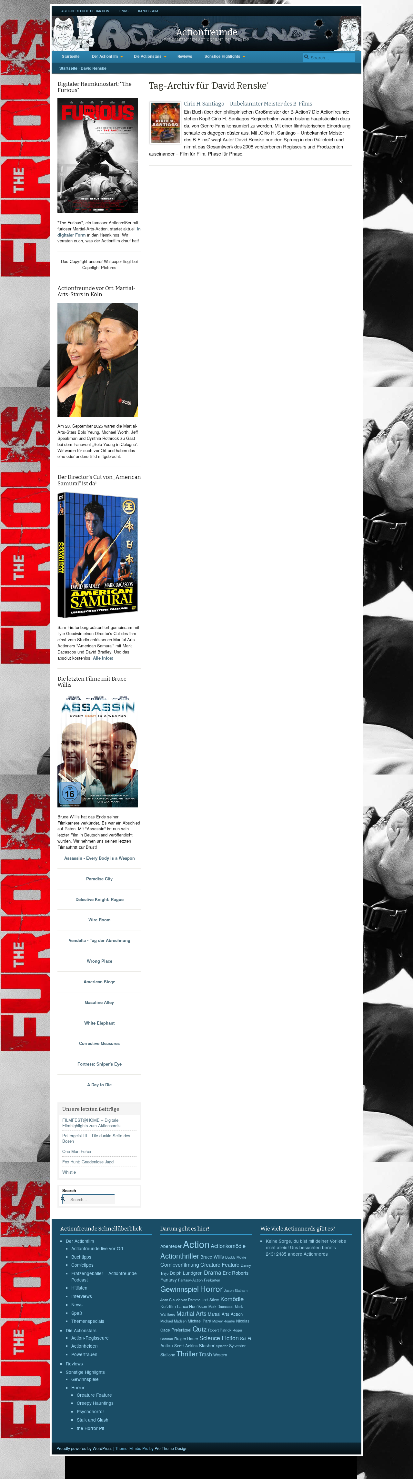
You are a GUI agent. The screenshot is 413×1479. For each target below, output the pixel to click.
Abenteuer (171, 1246)
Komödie (232, 1298)
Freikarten (212, 1279)
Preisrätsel (181, 1330)
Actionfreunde (206, 32)
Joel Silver (210, 1299)
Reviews (184, 56)
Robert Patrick (219, 1329)
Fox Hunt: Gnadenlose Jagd (88, 1162)
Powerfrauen (84, 1354)
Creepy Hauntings (95, 1403)
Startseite (71, 56)
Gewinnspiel (179, 1288)
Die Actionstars (148, 56)
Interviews (81, 1296)
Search (69, 1190)
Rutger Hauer (186, 1338)
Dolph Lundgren (186, 1273)
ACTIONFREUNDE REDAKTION (85, 10)
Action (196, 1244)
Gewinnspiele (85, 1379)
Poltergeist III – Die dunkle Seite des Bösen (96, 1138)
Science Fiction (219, 1337)
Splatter (222, 1345)
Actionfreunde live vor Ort (97, 1248)
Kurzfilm (168, 1306)
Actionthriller (179, 1256)
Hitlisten (79, 1287)
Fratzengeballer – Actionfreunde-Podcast (104, 1276)
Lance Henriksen (192, 1306)
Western (220, 1354)
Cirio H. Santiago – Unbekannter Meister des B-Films (248, 104)
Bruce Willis (212, 1256)
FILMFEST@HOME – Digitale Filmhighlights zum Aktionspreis (91, 1123)
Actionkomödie (228, 1246)
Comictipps (82, 1264)
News (77, 1304)
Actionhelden (84, 1345)
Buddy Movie (235, 1257)
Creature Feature (94, 1395)
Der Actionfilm (105, 56)
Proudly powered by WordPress (84, 1448)
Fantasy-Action (190, 1279)
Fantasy (168, 1279)
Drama (212, 1272)
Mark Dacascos (221, 1306)
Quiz (200, 1328)
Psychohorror (90, 1411)
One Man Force (76, 1151)
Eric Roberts (235, 1272)
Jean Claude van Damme (180, 1299)
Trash (205, 1354)
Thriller (187, 1353)
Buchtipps (81, 1256)
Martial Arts (191, 1313)
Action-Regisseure (90, 1337)
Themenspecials (87, 1321)
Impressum (148, 10)
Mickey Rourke (223, 1321)
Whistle (69, 1172)
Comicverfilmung (179, 1264)
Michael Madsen (173, 1320)
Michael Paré (199, 1321)
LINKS (123, 10)
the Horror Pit (90, 1428)
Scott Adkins (185, 1345)
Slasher (207, 1345)
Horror (78, 1387)
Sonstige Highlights (222, 56)
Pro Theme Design (171, 1448)
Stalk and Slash (92, 1419)
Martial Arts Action (225, 1314)
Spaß (76, 1313)
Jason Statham (235, 1290)
